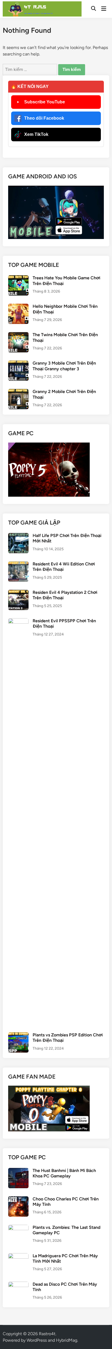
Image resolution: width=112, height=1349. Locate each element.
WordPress (37, 1340)
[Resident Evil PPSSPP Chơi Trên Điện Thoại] (18, 621)
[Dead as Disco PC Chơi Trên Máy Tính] (18, 1284)
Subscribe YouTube (44, 102)
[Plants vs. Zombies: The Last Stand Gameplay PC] (18, 1227)
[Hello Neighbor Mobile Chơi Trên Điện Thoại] (18, 306)
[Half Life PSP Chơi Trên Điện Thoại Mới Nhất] (18, 536)
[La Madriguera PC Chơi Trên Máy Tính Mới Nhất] (18, 1256)
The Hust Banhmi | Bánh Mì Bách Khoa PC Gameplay (64, 1173)
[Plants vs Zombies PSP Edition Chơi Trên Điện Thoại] (18, 1035)
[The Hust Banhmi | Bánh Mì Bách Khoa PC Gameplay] (18, 1171)
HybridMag (66, 1340)
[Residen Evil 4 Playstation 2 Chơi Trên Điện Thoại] (18, 592)
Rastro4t (47, 1333)
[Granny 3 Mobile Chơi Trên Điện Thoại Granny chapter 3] (18, 363)
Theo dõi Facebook (44, 118)
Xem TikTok (36, 134)
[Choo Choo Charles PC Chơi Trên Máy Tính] (18, 1199)
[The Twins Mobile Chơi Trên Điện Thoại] (18, 335)
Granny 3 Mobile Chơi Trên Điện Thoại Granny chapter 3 (64, 366)
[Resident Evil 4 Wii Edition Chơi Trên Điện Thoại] (18, 564)
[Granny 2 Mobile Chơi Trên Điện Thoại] (18, 392)
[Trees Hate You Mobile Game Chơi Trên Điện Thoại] (18, 278)
